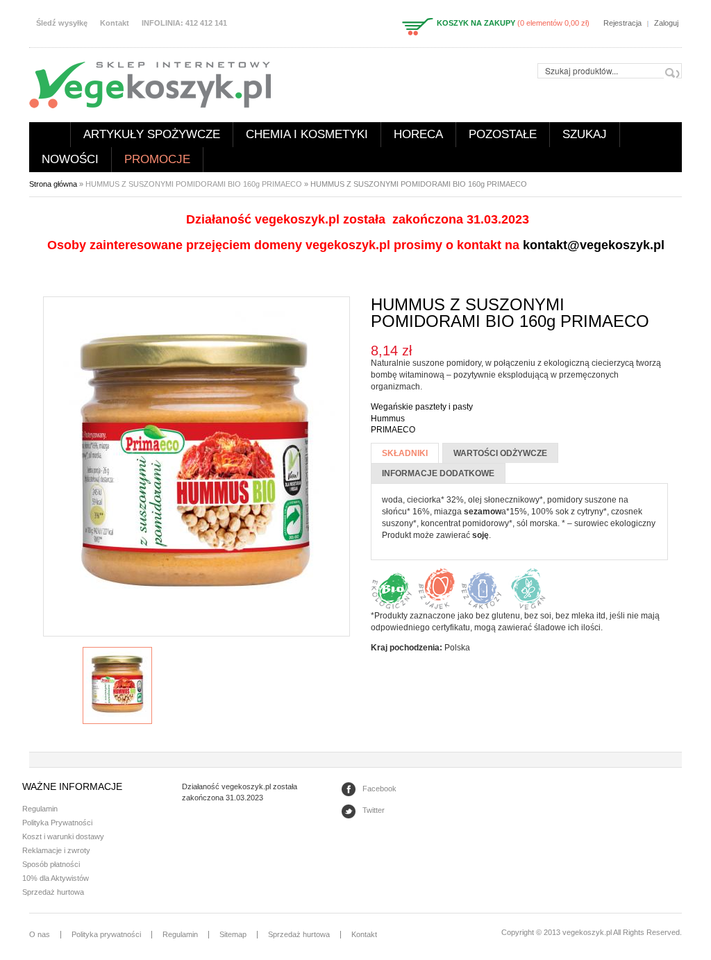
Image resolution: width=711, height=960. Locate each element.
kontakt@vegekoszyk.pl (593, 245)
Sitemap (232, 934)
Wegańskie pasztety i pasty (422, 407)
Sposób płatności (51, 864)
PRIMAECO (393, 430)
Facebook (379, 788)
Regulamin (40, 809)
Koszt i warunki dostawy (63, 836)
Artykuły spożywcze (151, 134)
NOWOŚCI (70, 159)
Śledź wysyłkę (61, 23)
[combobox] (609, 71)
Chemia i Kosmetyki (307, 134)
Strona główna (50, 134)
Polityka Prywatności (57, 822)
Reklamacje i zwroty (56, 850)
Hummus (388, 418)
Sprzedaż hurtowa (53, 892)
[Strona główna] (150, 84)
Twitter (373, 810)
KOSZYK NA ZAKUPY (476, 23)
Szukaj (584, 134)
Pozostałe (503, 134)
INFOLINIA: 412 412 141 (184, 23)
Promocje (157, 159)
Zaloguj (666, 23)
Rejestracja (622, 23)
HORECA (418, 134)
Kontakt (114, 23)
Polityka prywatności (106, 934)
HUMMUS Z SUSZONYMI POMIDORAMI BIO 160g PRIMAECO (193, 184)
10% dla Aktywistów (55, 878)
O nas (39, 934)
